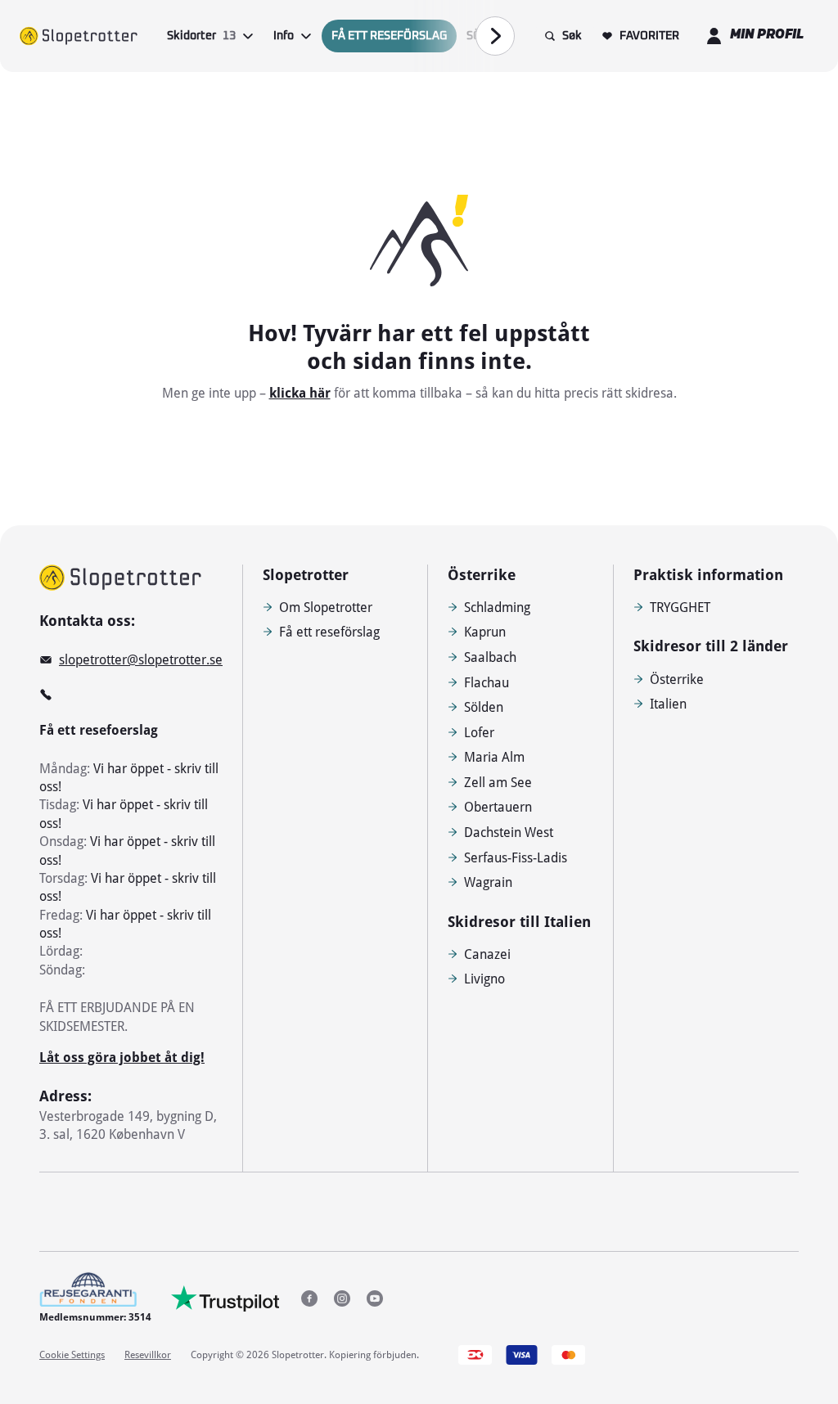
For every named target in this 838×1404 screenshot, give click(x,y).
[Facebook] (309, 1298)
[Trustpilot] (225, 1298)
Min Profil (767, 35)
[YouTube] (375, 1298)
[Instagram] (342, 1298)
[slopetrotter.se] (120, 578)
